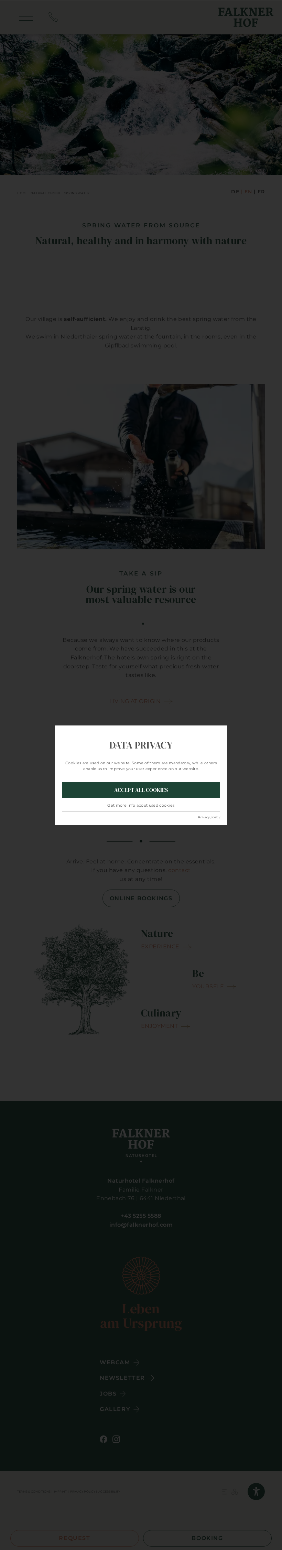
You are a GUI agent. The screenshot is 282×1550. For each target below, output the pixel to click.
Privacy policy (209, 817)
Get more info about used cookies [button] (141, 805)
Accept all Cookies (141, 790)
